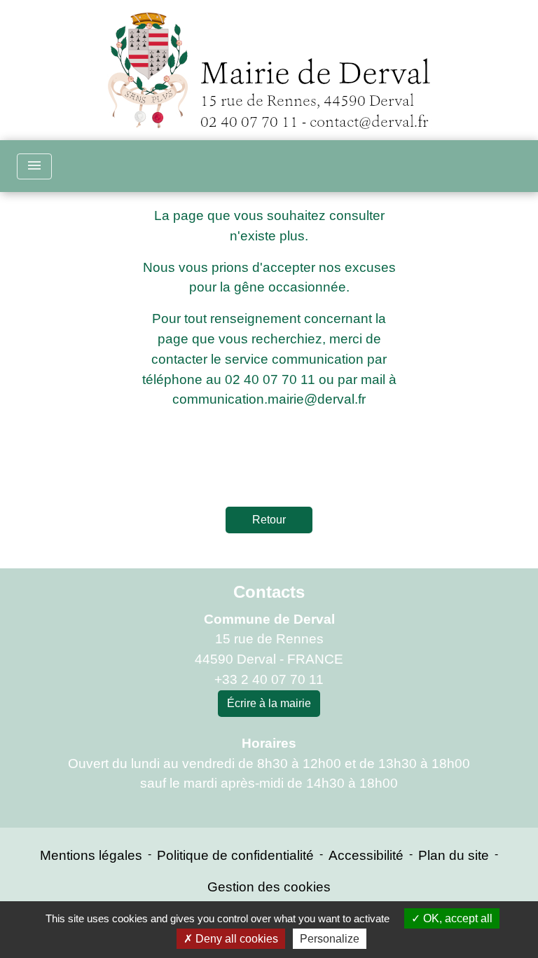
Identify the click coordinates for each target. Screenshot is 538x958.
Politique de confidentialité (235, 855)
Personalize (329, 939)
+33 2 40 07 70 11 (269, 679)
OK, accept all (456, 918)
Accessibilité (366, 855)
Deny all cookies (235, 939)
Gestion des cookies (269, 887)
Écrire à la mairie (269, 703)
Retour (269, 520)
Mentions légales (91, 855)
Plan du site (453, 855)
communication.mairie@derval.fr (269, 399)
